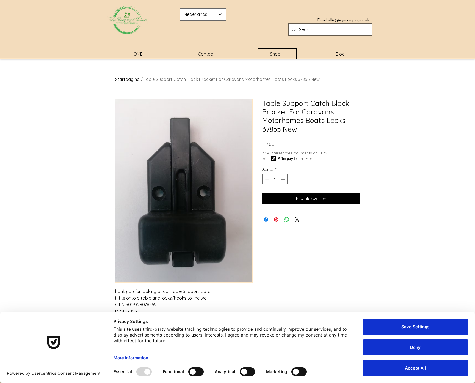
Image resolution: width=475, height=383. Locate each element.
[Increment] (283, 179)
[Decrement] (266, 179)
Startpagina (127, 79)
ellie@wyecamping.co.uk (348, 20)
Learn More (304, 158)
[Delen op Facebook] (266, 219)
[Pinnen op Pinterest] (276, 219)
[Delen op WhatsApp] (286, 219)
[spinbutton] (275, 179)
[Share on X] (297, 219)
